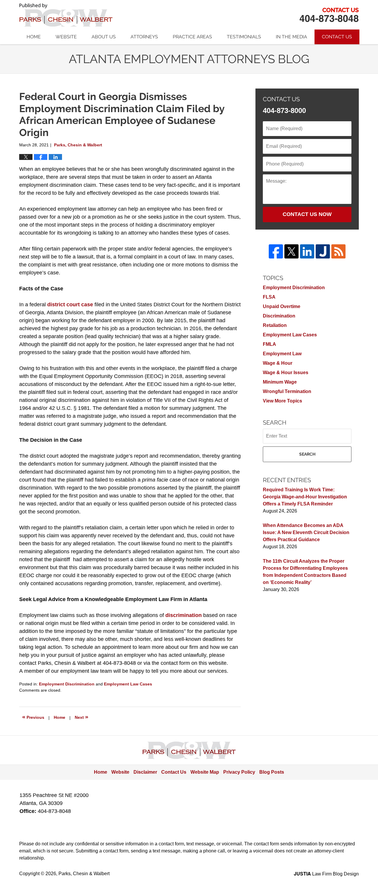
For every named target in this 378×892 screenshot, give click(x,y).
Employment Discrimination (66, 684)
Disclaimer (145, 772)
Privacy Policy (239, 772)
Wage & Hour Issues (285, 372)
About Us (104, 37)
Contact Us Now (307, 214)
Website (66, 37)
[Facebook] (276, 251)
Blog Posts (271, 772)
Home (34, 37)
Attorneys (144, 37)
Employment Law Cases (128, 684)
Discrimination (279, 315)
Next (81, 716)
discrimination (183, 615)
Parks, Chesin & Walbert (329, 15)
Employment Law (282, 353)
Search (307, 454)
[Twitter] (291, 251)
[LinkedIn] (307, 251)
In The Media (291, 37)
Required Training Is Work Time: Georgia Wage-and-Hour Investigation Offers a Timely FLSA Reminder (305, 496)
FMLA (269, 344)
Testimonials (244, 37)
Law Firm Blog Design (326, 873)
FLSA (269, 296)
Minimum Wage (280, 381)
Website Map (204, 772)
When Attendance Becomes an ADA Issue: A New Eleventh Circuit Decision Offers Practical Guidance (306, 532)
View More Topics (282, 400)
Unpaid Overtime (281, 306)
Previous (33, 716)
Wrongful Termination (287, 391)
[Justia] (323, 251)
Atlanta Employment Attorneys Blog (66, 15)
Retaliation (275, 325)
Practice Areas (192, 37)
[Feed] (338, 251)
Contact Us (337, 37)
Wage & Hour (277, 363)
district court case (70, 304)
